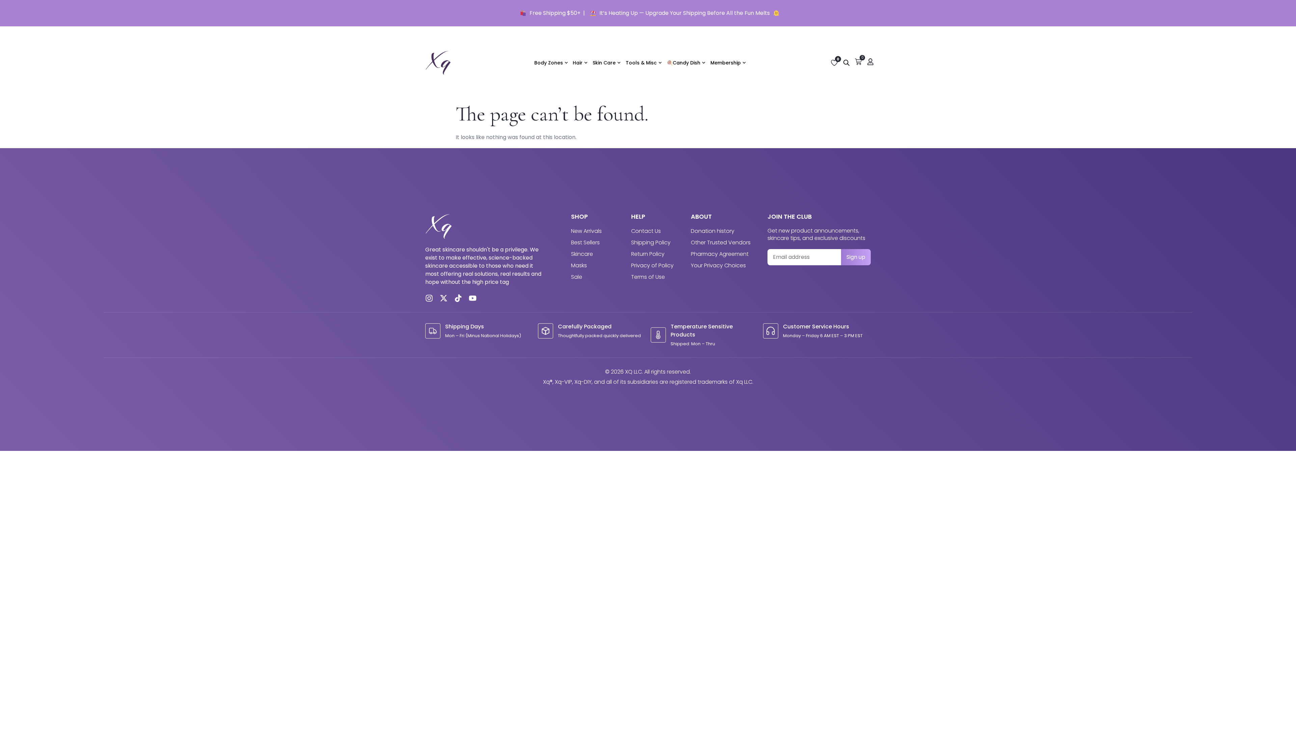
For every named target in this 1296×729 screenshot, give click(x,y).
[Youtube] (473, 298)
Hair (578, 62)
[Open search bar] (846, 63)
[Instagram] (429, 298)
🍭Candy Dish (683, 62)
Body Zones (548, 62)
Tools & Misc (641, 62)
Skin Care (604, 62)
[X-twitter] (444, 298)
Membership (725, 62)
